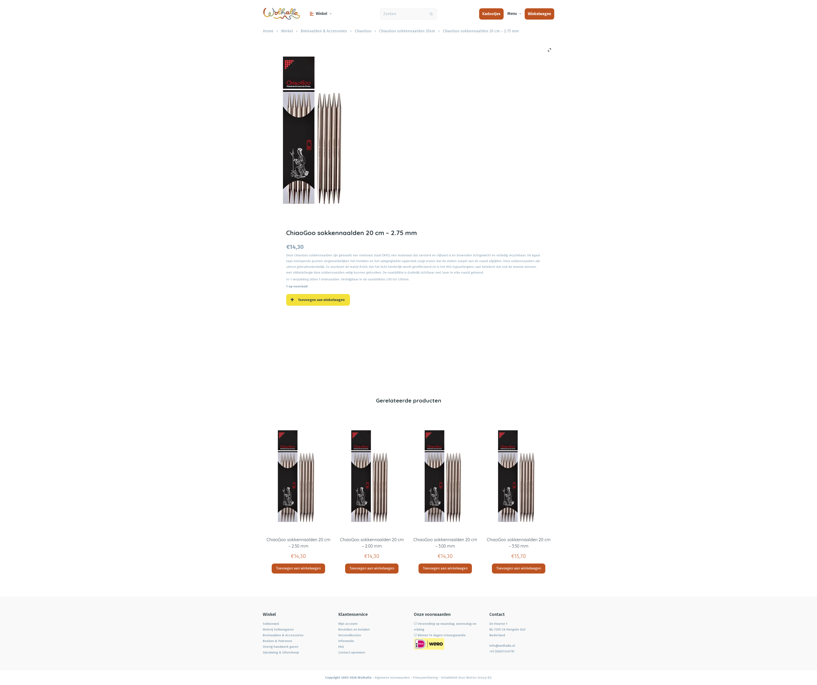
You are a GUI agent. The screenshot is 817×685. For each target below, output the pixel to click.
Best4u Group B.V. (479, 677)
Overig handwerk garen (280, 647)
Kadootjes (491, 13)
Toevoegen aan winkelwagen (321, 300)
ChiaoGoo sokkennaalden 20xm (407, 31)
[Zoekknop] (431, 14)
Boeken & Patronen (277, 641)
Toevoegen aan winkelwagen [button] (298, 568)
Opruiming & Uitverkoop (281, 652)
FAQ (341, 647)
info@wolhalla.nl (502, 646)
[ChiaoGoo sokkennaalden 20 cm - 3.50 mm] (519, 476)
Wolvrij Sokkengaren (278, 629)
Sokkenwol (271, 624)
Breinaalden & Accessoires (324, 31)
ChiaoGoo (363, 31)
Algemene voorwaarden (392, 677)
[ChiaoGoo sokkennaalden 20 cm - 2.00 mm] (372, 476)
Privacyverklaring (425, 677)
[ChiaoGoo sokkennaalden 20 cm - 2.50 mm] (298, 476)
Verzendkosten (349, 635)
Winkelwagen (539, 13)
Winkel (321, 13)
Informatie (346, 641)
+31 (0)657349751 (501, 651)
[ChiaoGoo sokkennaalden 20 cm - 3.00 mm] (445, 476)
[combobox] (403, 14)
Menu (512, 13)
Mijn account (347, 624)
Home (268, 31)
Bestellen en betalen (354, 629)
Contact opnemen (351, 652)
